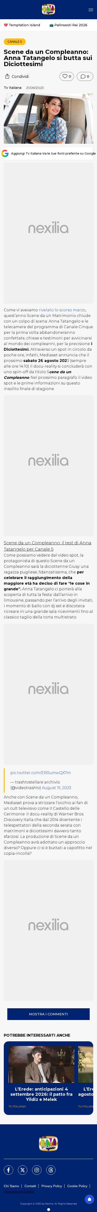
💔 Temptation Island (22, 25)
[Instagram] (34, 1167)
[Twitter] (20, 1167)
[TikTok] (48, 1167)
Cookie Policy (77, 1186)
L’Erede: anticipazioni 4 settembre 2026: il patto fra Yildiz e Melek (41, 1094)
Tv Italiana (12, 88)
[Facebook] (6, 1167)
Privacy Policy (51, 1186)
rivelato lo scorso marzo (62, 310)
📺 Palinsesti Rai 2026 (68, 25)
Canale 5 (15, 41)
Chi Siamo (11, 1186)
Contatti (30, 1186)
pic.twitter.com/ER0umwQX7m (40, 773)
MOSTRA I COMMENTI (48, 1014)
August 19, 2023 (56, 788)
